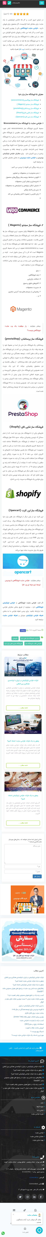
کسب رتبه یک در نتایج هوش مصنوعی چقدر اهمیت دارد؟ (26, 995)
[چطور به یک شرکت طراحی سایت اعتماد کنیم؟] (23, 724)
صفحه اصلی (36, 1214)
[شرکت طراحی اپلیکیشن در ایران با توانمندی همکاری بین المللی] (23, 666)
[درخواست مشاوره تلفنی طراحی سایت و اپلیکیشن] (9, 3)
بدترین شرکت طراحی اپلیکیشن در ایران (31, 1006)
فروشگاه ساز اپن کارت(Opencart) (27, 117)
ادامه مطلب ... (23, 708)
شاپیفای (15, 638)
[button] (4, 3)
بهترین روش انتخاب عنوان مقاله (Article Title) (29, 1017)
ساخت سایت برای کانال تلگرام (34, 1013)
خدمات (25, 1214)
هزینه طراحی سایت (37, 1114)
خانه (42, 1103)
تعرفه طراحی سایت (10, 615)
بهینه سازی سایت (38, 1140)
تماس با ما (40, 1110)
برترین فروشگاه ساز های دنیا (30, 638)
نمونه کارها (40, 1106)
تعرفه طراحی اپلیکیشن (34, 615)
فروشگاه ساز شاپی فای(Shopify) (27, 112)
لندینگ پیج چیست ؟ (37, 1031)
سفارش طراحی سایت (36, 1136)
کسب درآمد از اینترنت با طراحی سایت (32, 1020)
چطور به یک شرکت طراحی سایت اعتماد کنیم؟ (29, 981)
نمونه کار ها (15, 1214)
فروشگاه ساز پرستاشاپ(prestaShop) (26, 108)
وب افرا (21, 49)
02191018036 (39, 1051)
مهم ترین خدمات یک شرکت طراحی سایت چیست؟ (28, 1035)
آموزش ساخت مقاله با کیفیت (34, 1028)
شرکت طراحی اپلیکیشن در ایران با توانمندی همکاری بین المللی (24, 977)
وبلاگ (23, 630)
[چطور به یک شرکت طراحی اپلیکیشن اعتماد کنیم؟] (23, 781)
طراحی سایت (39, 1133)
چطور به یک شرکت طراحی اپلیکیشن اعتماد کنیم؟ (28, 985)
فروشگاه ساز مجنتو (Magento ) (28, 104)
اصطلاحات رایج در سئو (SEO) (34, 1024)
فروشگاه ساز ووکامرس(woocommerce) (25, 100)
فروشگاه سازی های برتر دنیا (13, 643)
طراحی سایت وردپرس (28, 157)
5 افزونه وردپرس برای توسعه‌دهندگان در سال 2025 (28, 1009)
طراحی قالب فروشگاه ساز (33, 643)
